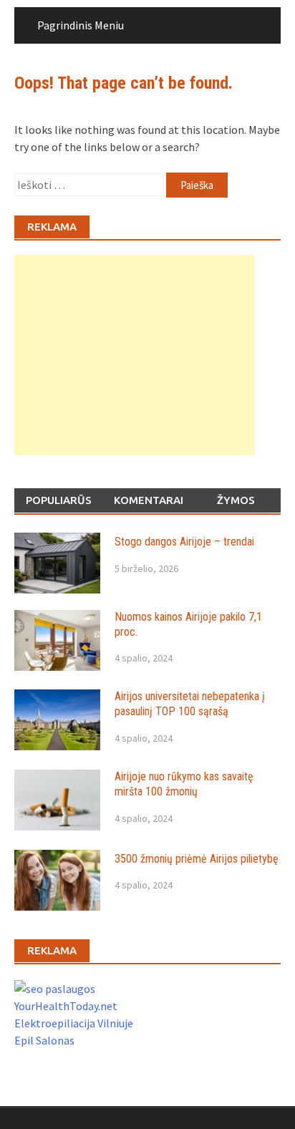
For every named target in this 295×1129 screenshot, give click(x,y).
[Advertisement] (134, 355)
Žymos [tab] (236, 500)
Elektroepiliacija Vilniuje (73, 1023)
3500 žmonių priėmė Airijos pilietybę (197, 859)
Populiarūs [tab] (59, 500)
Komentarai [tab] (148, 500)
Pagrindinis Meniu (80, 25)
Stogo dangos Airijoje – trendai (184, 541)
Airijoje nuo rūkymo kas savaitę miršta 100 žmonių (184, 784)
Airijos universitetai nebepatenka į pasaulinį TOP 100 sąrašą (190, 703)
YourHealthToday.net (65, 1006)
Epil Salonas (44, 1040)
